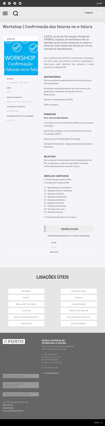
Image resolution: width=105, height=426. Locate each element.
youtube (20, 3)
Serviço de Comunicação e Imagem (19, 101)
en (98, 3)
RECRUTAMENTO (78, 323)
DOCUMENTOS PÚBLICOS (78, 317)
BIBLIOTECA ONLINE (78, 310)
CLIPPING (26, 310)
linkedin (14, 3)
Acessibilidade (8, 408)
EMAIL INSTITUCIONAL (26, 304)
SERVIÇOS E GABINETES (15, 376)
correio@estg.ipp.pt (51, 373)
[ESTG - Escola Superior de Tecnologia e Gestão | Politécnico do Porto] (92, 13)
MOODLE (79, 297)
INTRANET (26, 291)
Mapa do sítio (8, 405)
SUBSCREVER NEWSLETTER (16, 394)
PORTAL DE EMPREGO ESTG (26, 317)
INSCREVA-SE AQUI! (69, 229)
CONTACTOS (26, 323)
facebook (9, 3)
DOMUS (26, 297)
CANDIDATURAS (78, 291)
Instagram (4, 3)
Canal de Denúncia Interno (13, 410)
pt (101, 3)
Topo (97, 422)
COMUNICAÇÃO (79, 304)
